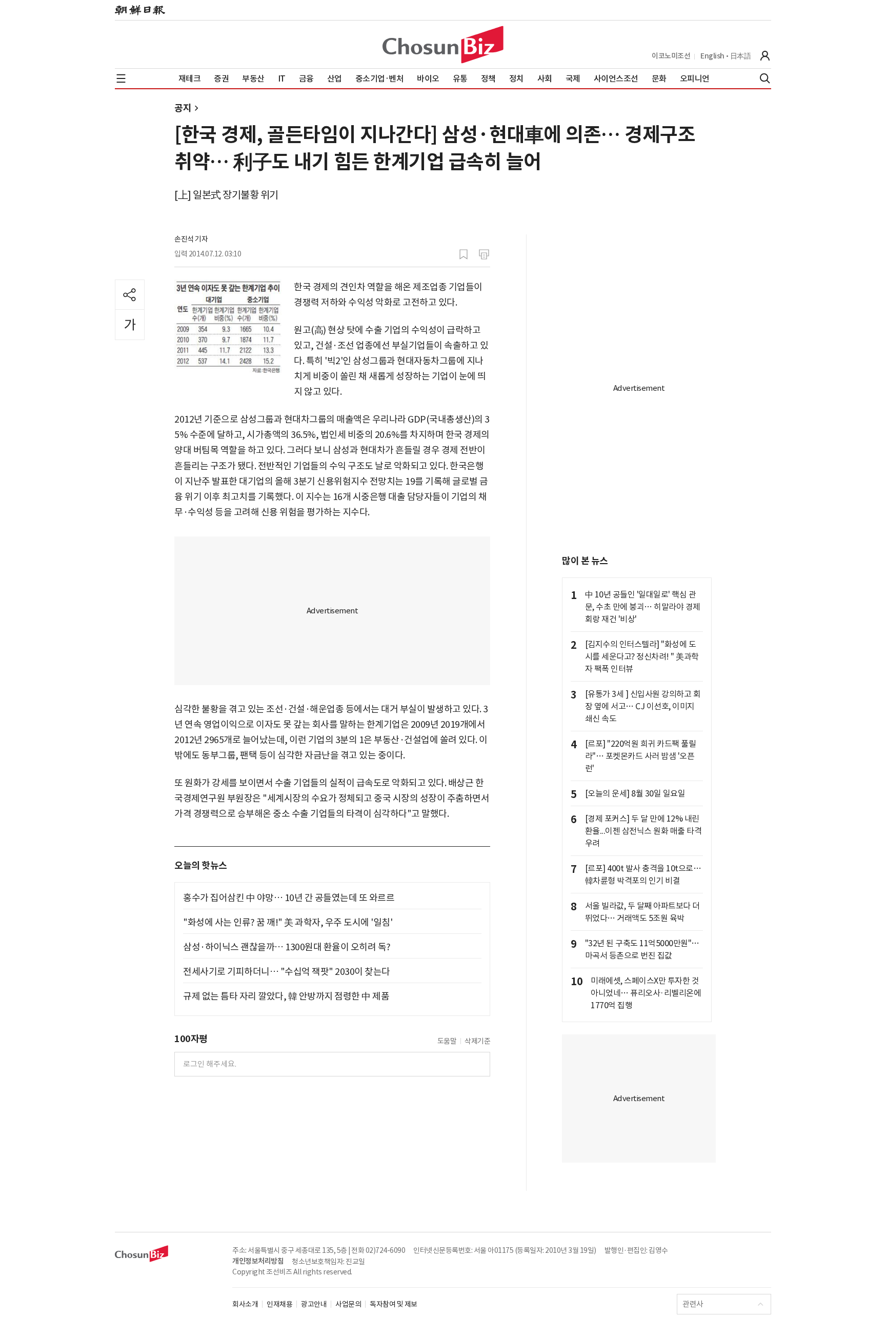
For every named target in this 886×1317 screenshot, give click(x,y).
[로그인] (765, 56)
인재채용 (279, 1304)
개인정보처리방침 (258, 1261)
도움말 (447, 1041)
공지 (182, 108)
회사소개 (245, 1304)
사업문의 (348, 1304)
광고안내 (314, 1304)
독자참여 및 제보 (393, 1304)
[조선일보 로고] (140, 10)
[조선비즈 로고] (443, 45)
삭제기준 (477, 1041)
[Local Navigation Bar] (121, 78)
